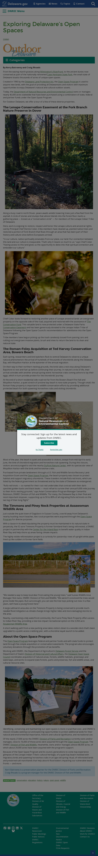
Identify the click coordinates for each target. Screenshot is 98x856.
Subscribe (49, 442)
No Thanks (39, 450)
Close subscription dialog (81, 414)
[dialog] (49, 434)
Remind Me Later (56, 450)
